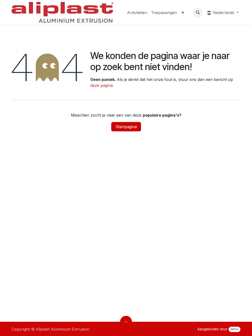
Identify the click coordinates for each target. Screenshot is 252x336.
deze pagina (101, 85)
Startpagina (126, 126)
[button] (198, 12)
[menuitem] (137, 12)
